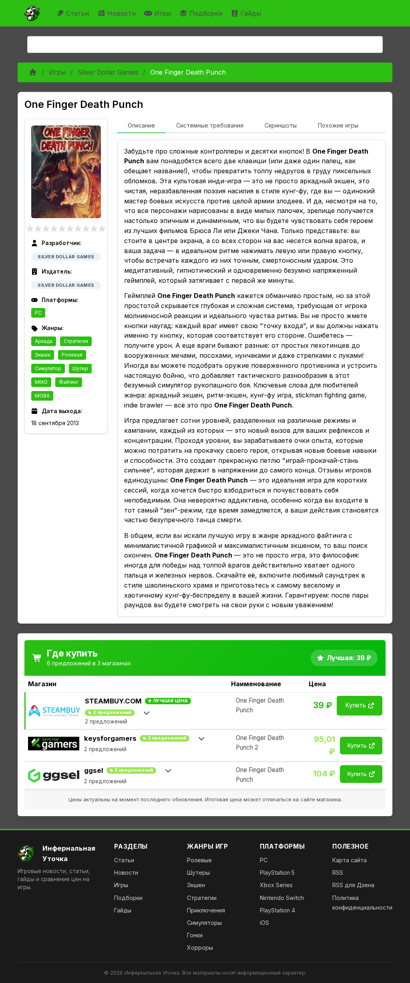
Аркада (43, 341)
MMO (41, 382)
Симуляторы (204, 922)
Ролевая (72, 355)
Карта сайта (349, 860)
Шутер (80, 368)
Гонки (195, 935)
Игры (162, 13)
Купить (355, 705)
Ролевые (199, 860)
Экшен (42, 355)
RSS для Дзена (353, 885)
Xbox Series (276, 885)
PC (38, 313)
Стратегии (202, 897)
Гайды (251, 13)
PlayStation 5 (277, 872)
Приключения (206, 910)
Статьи (77, 13)
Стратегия (76, 341)
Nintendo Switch (282, 897)
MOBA (42, 396)
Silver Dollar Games (108, 72)
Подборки (205, 13)
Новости (121, 13)
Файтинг (68, 382)
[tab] (141, 126)
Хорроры (200, 947)
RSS (337, 872)
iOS (264, 922)
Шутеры (198, 872)
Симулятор (48, 368)
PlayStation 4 (277, 910)
